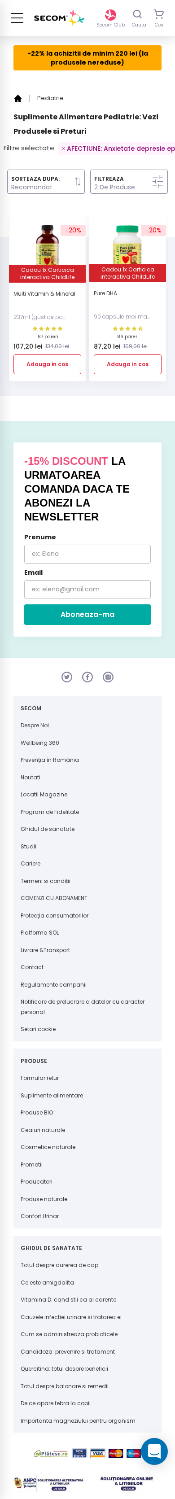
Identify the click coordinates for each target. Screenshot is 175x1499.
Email (33, 572)
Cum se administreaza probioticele (69, 1334)
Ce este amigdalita (47, 1282)
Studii (28, 846)
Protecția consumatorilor (54, 915)
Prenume (40, 537)
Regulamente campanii (54, 984)
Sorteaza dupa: (35, 179)
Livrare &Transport (45, 950)
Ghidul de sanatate (47, 829)
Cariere (30, 863)
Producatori (36, 1181)
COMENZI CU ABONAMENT (54, 898)
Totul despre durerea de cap (59, 1265)
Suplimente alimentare (52, 1095)
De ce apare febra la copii (56, 1403)
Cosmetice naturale (48, 1147)
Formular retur (40, 1078)
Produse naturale (44, 1199)
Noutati (30, 777)
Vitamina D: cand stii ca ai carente (68, 1299)
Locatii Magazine (44, 794)
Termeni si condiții (45, 881)
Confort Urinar (40, 1216)
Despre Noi (35, 725)
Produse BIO (37, 1112)
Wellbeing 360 (40, 743)
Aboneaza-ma (87, 614)
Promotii (32, 1164)
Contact (32, 967)
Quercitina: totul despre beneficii (64, 1368)
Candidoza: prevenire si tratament (68, 1351)
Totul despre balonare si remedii (65, 1386)
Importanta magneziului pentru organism (78, 1421)
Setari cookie (38, 1029)
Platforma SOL (40, 932)
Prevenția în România (50, 760)
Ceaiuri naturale (43, 1130)
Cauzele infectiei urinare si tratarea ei (71, 1317)
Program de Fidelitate (50, 812)
